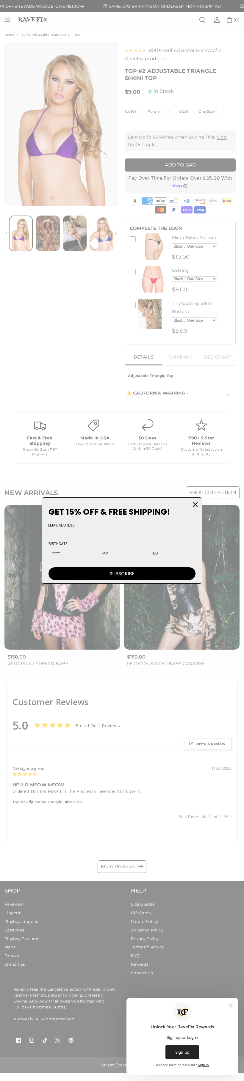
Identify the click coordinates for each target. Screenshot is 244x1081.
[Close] (195, 504)
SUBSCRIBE (122, 573)
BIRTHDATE (58, 543)
